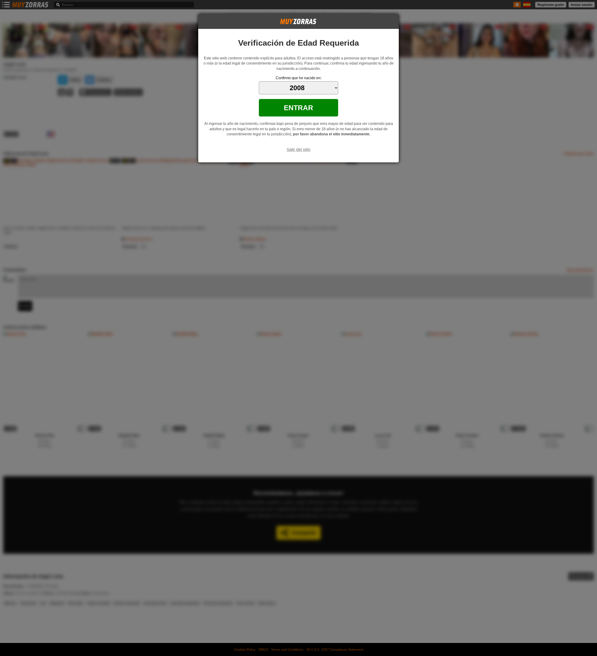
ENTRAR (298, 108)
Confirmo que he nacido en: (298, 78)
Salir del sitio (298, 149)
